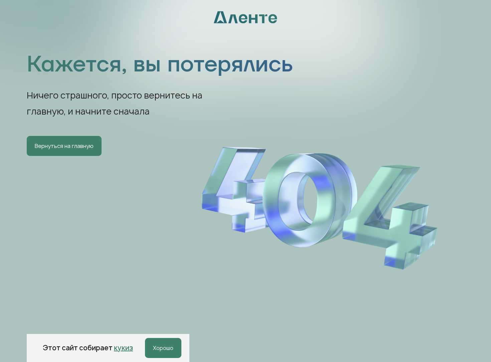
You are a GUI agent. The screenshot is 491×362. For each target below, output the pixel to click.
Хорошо (163, 348)
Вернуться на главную (64, 146)
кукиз (123, 347)
